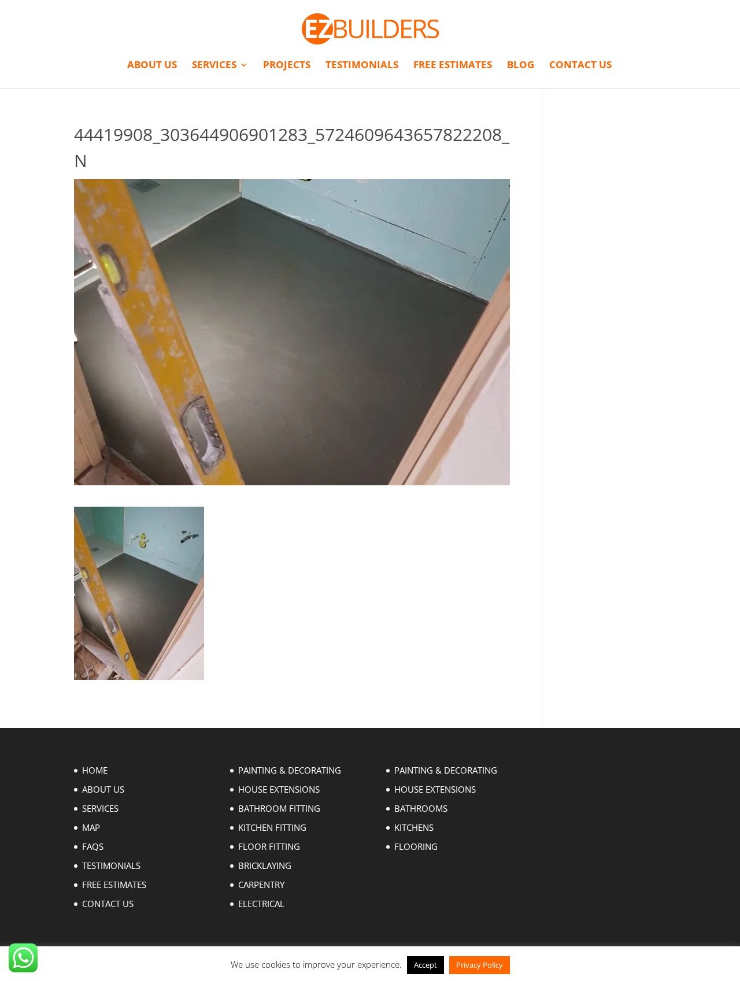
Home (95, 770)
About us (152, 66)
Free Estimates (452, 66)
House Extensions (279, 789)
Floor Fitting (269, 846)
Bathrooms (420, 808)
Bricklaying (264, 865)
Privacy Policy (479, 965)
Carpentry (261, 884)
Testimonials (361, 66)
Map (91, 827)
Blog (520, 66)
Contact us (580, 66)
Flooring (416, 846)
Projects (286, 66)
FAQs (92, 846)
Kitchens (414, 827)
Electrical (261, 903)
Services (214, 66)
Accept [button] (425, 965)
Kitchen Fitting (272, 827)
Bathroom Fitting (279, 808)
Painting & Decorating (289, 770)
